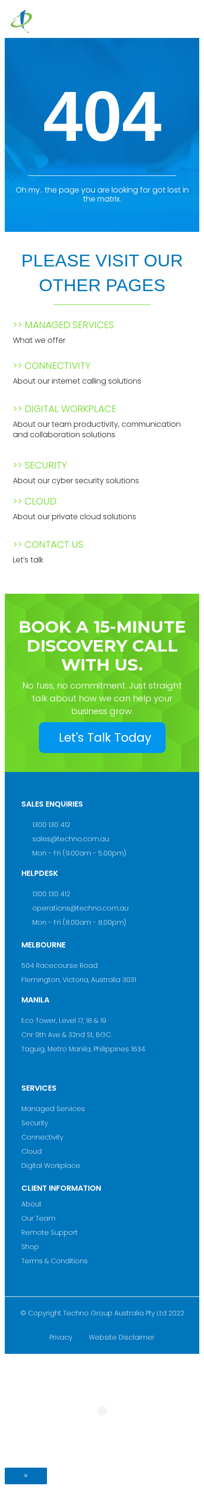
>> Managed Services (63, 324)
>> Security (40, 465)
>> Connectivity (52, 365)
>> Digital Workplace (64, 408)
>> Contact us (48, 544)
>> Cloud (34, 501)
